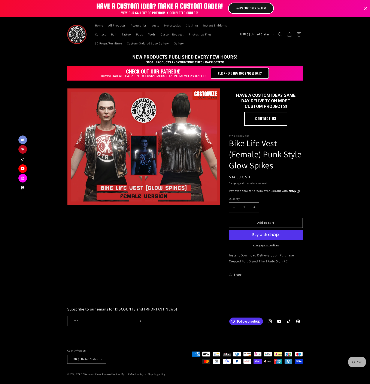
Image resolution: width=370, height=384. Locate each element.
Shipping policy (157, 374)
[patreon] (22, 188)
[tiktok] (22, 159)
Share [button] (238, 275)
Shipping (234, 183)
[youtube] (22, 168)
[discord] (22, 139)
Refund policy (135, 374)
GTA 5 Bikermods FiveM (89, 374)
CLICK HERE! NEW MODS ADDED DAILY (240, 73)
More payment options (266, 245)
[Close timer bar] (365, 8)
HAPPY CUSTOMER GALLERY (251, 8)
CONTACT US (265, 119)
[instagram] (22, 178)
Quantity (234, 199)
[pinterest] (22, 149)
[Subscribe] (139, 321)
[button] (280, 34)
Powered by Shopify (113, 374)
